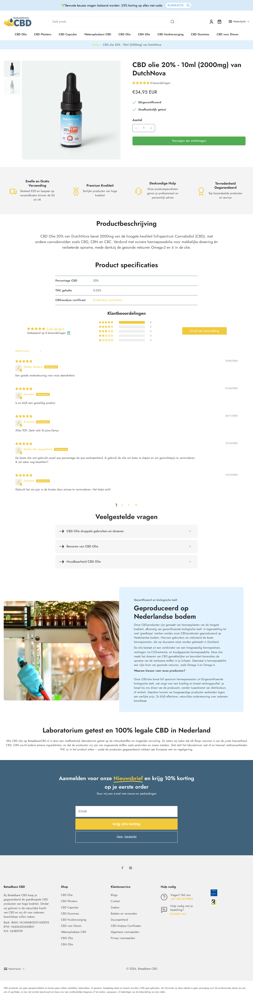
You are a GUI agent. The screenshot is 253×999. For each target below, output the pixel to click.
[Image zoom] (71, 110)
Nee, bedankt (127, 837)
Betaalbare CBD (147, 969)
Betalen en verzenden (124, 913)
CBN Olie (144, 34)
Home (95, 45)
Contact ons (178, 914)
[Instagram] (130, 868)
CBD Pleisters (42, 34)
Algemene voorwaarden (125, 932)
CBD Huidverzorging (170, 34)
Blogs (114, 895)
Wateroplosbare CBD (97, 34)
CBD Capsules (68, 34)
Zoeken (115, 907)
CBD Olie (21, 34)
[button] (141, 83)
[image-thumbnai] (12, 69)
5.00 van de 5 (55, 329)
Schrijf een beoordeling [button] (204, 331)
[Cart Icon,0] (219, 22)
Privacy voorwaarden (123, 938)
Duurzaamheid (119, 920)
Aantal (137, 120)
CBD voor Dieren (227, 34)
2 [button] (122, 505)
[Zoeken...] (172, 21)
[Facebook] (122, 868)
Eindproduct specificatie (107, 300)
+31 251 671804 (181, 899)
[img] (23, 361)
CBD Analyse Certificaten (126, 926)
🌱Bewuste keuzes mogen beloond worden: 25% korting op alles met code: (112, 5)
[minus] (136, 128)
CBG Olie (125, 34)
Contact (115, 901)
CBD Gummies (200, 34)
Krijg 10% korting (126, 824)
